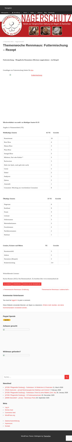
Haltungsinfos (4, 12)
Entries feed (9, 410)
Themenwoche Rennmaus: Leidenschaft (55, 289)
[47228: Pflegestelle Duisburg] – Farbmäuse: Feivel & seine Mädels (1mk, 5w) (30, 392)
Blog (45, 12)
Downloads (51, 12)
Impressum (8, 423)
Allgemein (7, 284)
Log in (7, 407)
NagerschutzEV (19, 41)
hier (32, 70)
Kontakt (7, 426)
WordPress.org (10, 415)
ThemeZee (47, 436)
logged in (14, 300)
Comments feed (10, 412)
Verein (25, 12)
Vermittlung (17, 12)
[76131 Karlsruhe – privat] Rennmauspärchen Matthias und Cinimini (27, 390)
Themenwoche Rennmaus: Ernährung (16, 289)
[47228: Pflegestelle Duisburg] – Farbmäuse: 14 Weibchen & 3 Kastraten (29, 387)
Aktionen (40, 12)
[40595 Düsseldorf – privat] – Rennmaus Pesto (20, 398)
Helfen (32, 12)
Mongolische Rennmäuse (31, 284)
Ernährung (17, 284)
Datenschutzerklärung (12, 421)
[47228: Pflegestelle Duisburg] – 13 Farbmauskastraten (23, 395)
